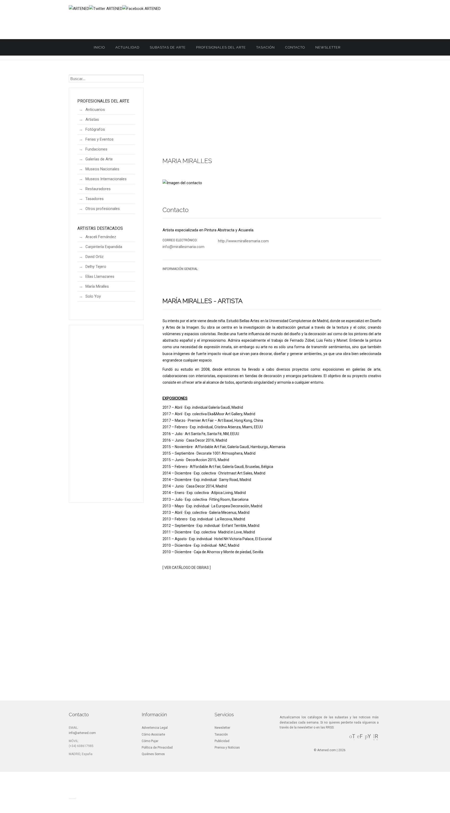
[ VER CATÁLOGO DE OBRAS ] (186, 567)
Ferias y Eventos (99, 139)
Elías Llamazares (99, 276)
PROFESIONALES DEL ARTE (103, 101)
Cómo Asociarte (153, 734)
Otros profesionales (102, 208)
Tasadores (94, 198)
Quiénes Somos (153, 754)
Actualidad (127, 47)
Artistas (92, 119)
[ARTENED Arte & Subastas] (79, 8)
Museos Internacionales (106, 179)
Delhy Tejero (95, 266)
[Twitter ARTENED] (105, 8)
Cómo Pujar (150, 741)
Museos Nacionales (102, 169)
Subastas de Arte (168, 47)
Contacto (295, 47)
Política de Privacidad (157, 747)
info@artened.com (82, 733)
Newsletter (328, 47)
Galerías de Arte (99, 159)
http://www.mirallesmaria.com (243, 241)
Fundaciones (96, 149)
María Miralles (97, 286)
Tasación (265, 47)
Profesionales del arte (221, 47)
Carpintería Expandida (103, 246)
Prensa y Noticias (227, 747)
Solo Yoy (93, 296)
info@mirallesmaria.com (183, 246)
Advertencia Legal (155, 728)
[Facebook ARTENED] (141, 8)
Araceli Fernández (100, 236)
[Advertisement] (271, 113)
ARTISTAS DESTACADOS (100, 228)
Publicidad (222, 741)
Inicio (99, 47)
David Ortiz (94, 256)
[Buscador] (351, 47)
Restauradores (98, 188)
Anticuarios (95, 109)
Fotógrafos (95, 129)
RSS (375, 739)
